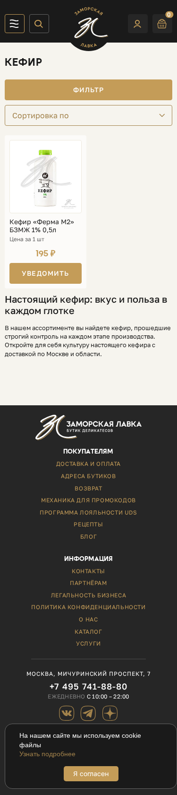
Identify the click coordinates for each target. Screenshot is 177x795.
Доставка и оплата (88, 463)
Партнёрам (88, 582)
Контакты (88, 571)
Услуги (88, 643)
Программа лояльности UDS (88, 512)
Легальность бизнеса (88, 595)
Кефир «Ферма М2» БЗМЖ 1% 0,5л (41, 226)
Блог (88, 536)
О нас (88, 619)
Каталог (88, 631)
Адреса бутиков (88, 476)
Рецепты (88, 524)
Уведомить (45, 273)
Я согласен (91, 773)
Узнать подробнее (47, 754)
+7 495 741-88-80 (88, 686)
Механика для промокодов (88, 500)
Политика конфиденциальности (88, 607)
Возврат (88, 488)
